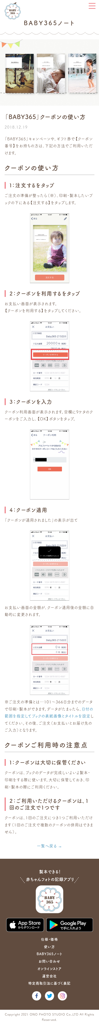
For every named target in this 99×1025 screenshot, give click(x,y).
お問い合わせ (49, 961)
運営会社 (49, 976)
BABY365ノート (49, 954)
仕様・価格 (49, 939)
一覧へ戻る (47, 846)
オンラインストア (49, 968)
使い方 (49, 946)
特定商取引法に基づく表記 (49, 983)
